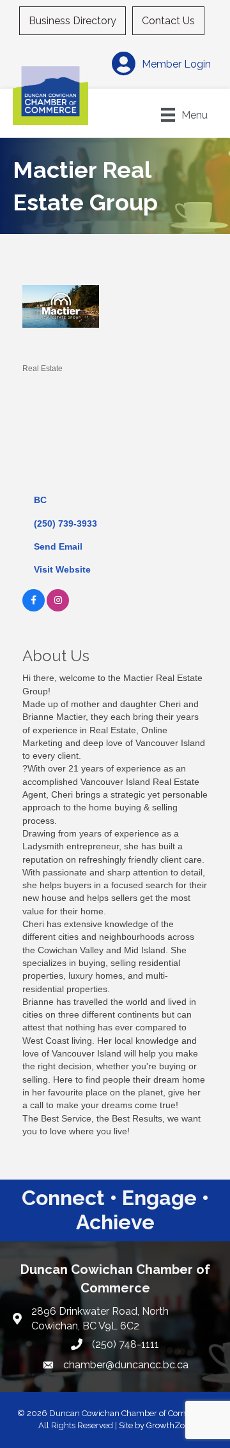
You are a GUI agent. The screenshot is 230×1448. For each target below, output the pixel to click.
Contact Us (168, 21)
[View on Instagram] (58, 608)
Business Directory (72, 21)
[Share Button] (36, 347)
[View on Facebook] (33, 608)
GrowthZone (170, 1425)
